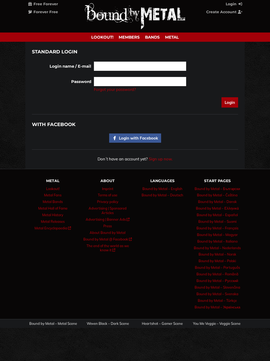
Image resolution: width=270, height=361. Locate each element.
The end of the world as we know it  (107, 248)
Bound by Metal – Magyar (217, 235)
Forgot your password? (115, 89)
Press (107, 226)
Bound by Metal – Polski (217, 261)
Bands (152, 37)
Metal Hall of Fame (53, 208)
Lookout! (102, 37)
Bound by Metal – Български (217, 189)
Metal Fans (52, 195)
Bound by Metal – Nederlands (217, 248)
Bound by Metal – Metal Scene (53, 323)
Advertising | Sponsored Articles (108, 210)
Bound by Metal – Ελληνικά (217, 208)
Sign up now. (160, 158)
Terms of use (107, 195)
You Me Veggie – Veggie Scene (216, 323)
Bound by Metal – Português (217, 267)
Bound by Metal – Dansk (217, 202)
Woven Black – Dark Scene (108, 323)
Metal (172, 37)
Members (129, 37)
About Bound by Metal (108, 232)
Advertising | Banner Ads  (107, 219)
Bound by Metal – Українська (217, 307)
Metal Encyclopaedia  (53, 228)
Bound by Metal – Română (217, 274)
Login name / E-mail (70, 66)
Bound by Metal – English (162, 189)
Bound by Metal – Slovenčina (217, 287)
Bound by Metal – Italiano (217, 241)
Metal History (52, 215)
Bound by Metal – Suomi (217, 221)
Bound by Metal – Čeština (217, 195)
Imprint (107, 189)
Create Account (222, 12)
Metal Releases (53, 221)
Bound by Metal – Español (217, 215)
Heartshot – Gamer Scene (162, 323)
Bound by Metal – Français (217, 228)
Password (81, 81)
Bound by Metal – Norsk (217, 254)
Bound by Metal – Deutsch (162, 195)
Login (232, 4)
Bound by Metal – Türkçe (217, 300)
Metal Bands (53, 202)
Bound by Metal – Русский (217, 281)
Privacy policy (107, 202)
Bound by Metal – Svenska (217, 294)
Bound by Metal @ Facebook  (107, 239)
